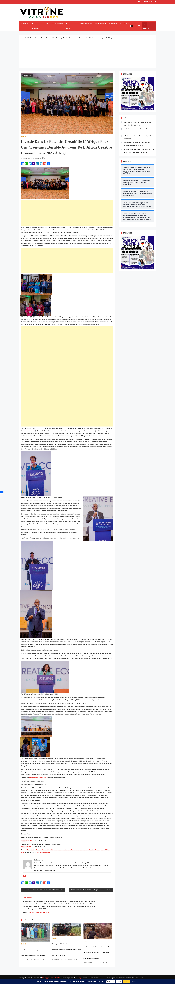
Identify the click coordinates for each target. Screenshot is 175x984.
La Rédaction (37, 158)
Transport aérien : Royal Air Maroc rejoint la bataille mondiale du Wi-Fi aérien (137, 144)
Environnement (58, 23)
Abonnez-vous (94, 978)
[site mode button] (131, 26)
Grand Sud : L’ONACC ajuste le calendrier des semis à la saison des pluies (137, 123)
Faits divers (135, 978)
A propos (85, 978)
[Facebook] (1, 492)
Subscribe (145, 28)
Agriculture (114, 978)
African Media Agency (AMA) (38, 778)
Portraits (123, 23)
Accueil (102, 978)
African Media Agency (44, 852)
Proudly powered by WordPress (52, 978)
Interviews (113, 23)
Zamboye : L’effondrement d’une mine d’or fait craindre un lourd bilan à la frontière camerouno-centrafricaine (96, 952)
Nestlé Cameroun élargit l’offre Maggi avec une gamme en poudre (138, 130)
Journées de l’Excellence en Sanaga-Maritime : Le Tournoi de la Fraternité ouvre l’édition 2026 (139, 151)
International (100, 23)
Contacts (122, 978)
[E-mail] (24, 876)
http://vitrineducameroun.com (39, 913)
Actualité (24, 23)
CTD (47, 23)
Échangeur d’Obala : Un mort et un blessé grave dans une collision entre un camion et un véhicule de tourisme (66, 949)
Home (142, 978)
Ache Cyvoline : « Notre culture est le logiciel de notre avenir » (138, 137)
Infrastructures (86, 23)
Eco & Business (35, 26)
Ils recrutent (70, 26)
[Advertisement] (87, 53)
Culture (128, 978)
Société (23, 136)
